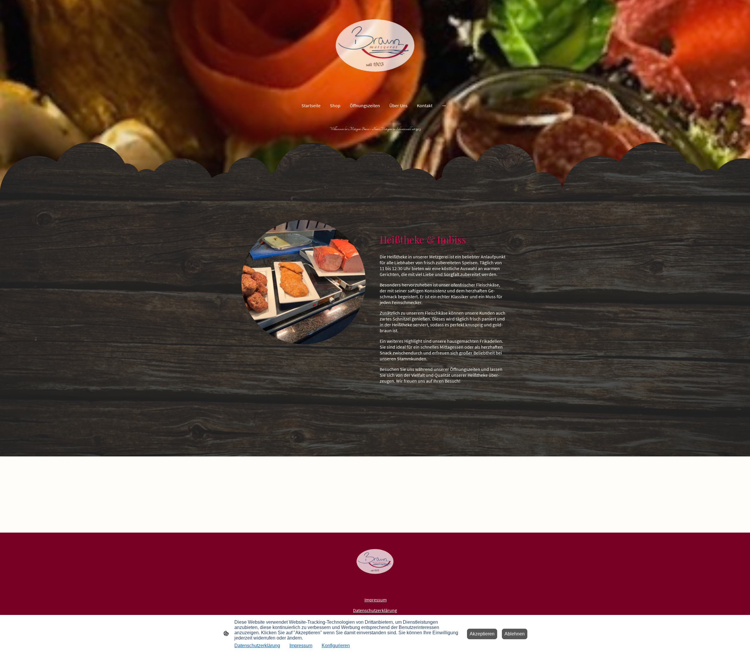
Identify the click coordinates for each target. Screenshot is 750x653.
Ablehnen (514, 633)
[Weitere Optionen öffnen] (444, 105)
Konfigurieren (336, 645)
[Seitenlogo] (375, 47)
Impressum (300, 645)
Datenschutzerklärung (375, 610)
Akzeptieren (482, 633)
